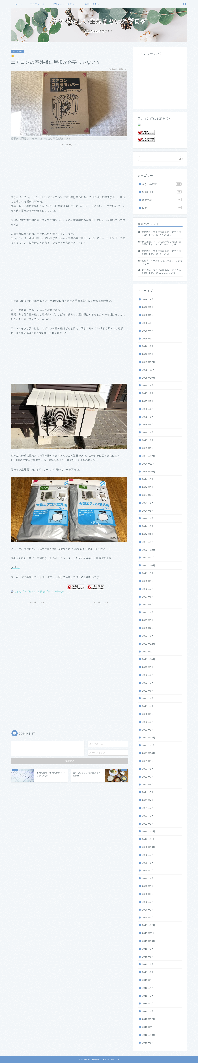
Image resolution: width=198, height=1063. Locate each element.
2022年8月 (148, 675)
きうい (162, 235)
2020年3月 (148, 902)
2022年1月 (148, 729)
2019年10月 (148, 941)
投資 (161, 207)
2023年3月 (148, 620)
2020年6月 (148, 878)
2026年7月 (148, 307)
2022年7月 (148, 683)
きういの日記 (17, 51)
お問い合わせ (92, 4)
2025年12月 (148, 362)
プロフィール (37, 4)
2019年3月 (148, 995)
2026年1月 (148, 354)
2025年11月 (148, 370)
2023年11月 (148, 557)
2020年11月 (148, 839)
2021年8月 (148, 768)
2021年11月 (148, 745)
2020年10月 (148, 847)
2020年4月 (148, 894)
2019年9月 (148, 948)
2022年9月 (148, 667)
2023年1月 (148, 635)
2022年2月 (148, 722)
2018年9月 (148, 1042)
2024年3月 (148, 526)
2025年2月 (148, 440)
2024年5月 (148, 510)
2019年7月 (148, 964)
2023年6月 (148, 596)
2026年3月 (148, 338)
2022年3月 (148, 714)
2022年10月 (148, 659)
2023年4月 (148, 612)
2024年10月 (148, 471)
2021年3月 (148, 808)
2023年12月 (148, 550)
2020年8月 (148, 863)
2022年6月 (148, 690)
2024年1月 (148, 542)
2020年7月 (148, 870)
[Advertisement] (69, 169)
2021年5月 (148, 792)
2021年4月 (148, 800)
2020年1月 (148, 917)
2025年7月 (148, 401)
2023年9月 (148, 573)
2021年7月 (148, 776)
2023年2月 (148, 628)
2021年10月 (148, 753)
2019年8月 (148, 956)
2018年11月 (148, 1027)
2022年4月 (148, 706)
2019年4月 (148, 988)
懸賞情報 (161, 200)
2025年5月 (148, 417)
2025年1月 (148, 448)
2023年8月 (148, 581)
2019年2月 (148, 1003)
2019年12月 (148, 925)
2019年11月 (148, 933)
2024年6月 (148, 502)
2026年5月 (148, 323)
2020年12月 (148, 831)
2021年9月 (148, 761)
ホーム (18, 4)
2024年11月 (148, 463)
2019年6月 (148, 972)
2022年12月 (148, 643)
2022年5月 (148, 698)
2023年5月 (148, 604)
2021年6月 (148, 784)
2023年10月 (148, 565)
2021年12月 (148, 737)
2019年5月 (148, 980)
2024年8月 (148, 487)
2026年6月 (148, 315)
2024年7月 (148, 495)
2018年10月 (148, 1035)
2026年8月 (148, 299)
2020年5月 (148, 886)
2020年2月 (148, 909)
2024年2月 (148, 534)
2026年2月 (148, 346)
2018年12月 (148, 1019)
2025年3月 (148, 432)
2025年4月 (148, 424)
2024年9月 (148, 479)
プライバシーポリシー (64, 4)
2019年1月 (148, 1011)
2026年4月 (148, 330)
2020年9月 (148, 855)
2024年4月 (148, 518)
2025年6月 (148, 409)
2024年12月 (148, 456)
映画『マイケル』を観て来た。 (158, 260)
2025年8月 (148, 393)
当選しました (161, 192)
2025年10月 (148, 377)
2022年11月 (148, 651)
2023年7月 (148, 589)
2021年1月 (148, 823)
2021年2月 (148, 815)
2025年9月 (148, 385)
